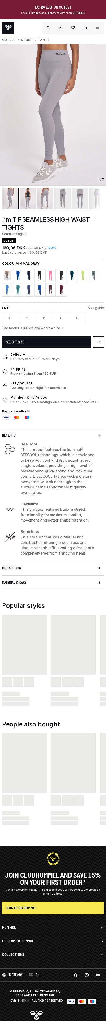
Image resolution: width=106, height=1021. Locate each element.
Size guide (96, 308)
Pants (43, 40)
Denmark (16, 975)
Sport (26, 40)
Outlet (8, 40)
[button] (61, 28)
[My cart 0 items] (85, 28)
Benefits (8, 435)
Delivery (17, 354)
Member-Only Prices (28, 397)
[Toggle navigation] (48, 28)
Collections (13, 954)
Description (11, 568)
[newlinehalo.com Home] (8, 28)
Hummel (9, 927)
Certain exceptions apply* (22, 889)
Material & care (14, 582)
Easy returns (21, 383)
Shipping (18, 369)
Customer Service (18, 941)
